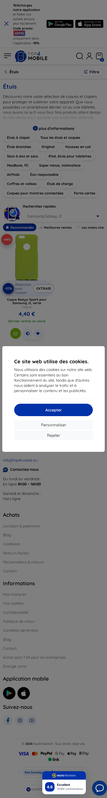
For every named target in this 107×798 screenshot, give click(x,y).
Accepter (53, 409)
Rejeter (53, 435)
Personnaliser (53, 424)
